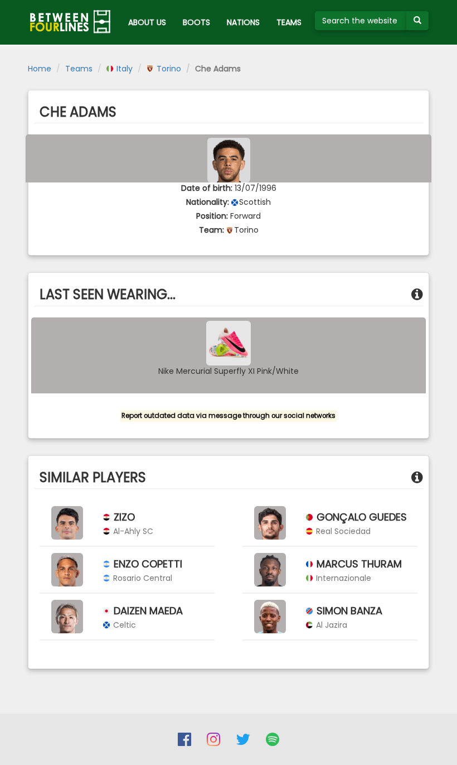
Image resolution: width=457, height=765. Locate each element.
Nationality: (207, 202)
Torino (167, 68)
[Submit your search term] (417, 20)
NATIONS (243, 22)
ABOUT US (147, 22)
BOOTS (196, 22)
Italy (123, 68)
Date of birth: (206, 188)
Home (39, 68)
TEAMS (289, 22)
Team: (211, 229)
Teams (79, 68)
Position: (212, 216)
